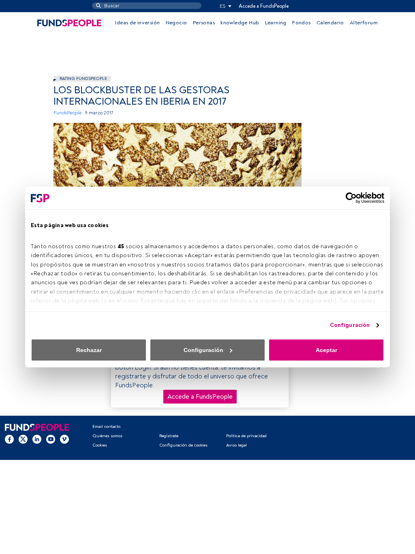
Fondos (301, 22)
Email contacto (106, 426)
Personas (204, 22)
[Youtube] (50, 438)
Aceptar (326, 350)
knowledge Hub (239, 22)
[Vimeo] (64, 438)
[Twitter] (23, 438)
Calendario (330, 22)
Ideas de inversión (137, 22)
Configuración (350, 325)
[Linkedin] (36, 438)
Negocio (176, 22)
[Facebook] (9, 438)
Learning (276, 22)
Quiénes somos (107, 435)
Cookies (99, 445)
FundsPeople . (68, 113)
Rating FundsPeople (83, 78)
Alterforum (364, 22)
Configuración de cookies (183, 445)
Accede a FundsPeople (264, 6)
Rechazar (89, 350)
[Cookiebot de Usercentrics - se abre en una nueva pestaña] (348, 198)
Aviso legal (236, 445)
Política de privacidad (246, 435)
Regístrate (168, 435)
